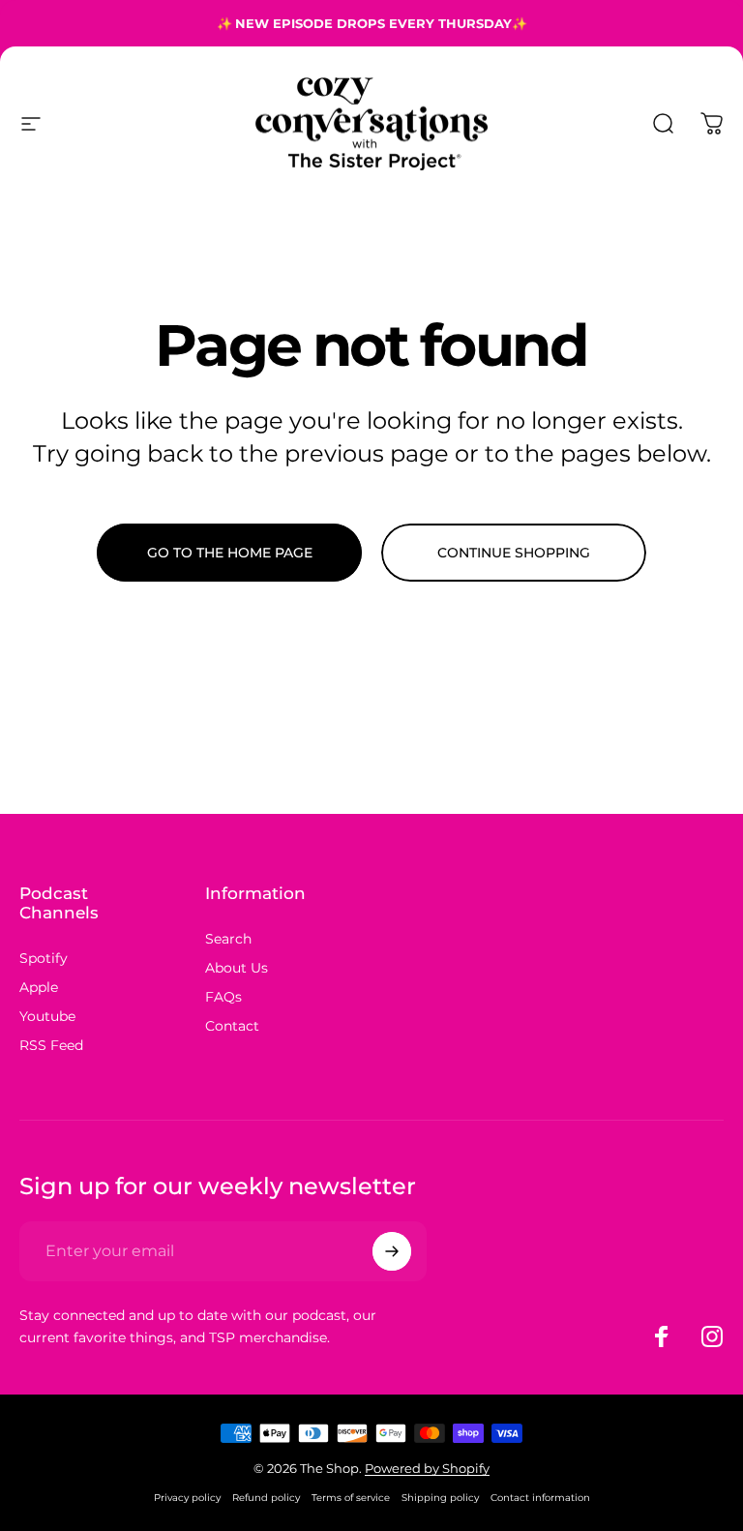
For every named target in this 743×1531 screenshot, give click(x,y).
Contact (232, 1026)
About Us (236, 967)
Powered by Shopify (427, 1468)
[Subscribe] (391, 1251)
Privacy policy (187, 1497)
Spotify (43, 958)
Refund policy (266, 1497)
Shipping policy (440, 1497)
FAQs (223, 997)
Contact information (540, 1497)
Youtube (47, 1016)
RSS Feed (51, 1045)
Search (228, 938)
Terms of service (351, 1497)
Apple (38, 987)
